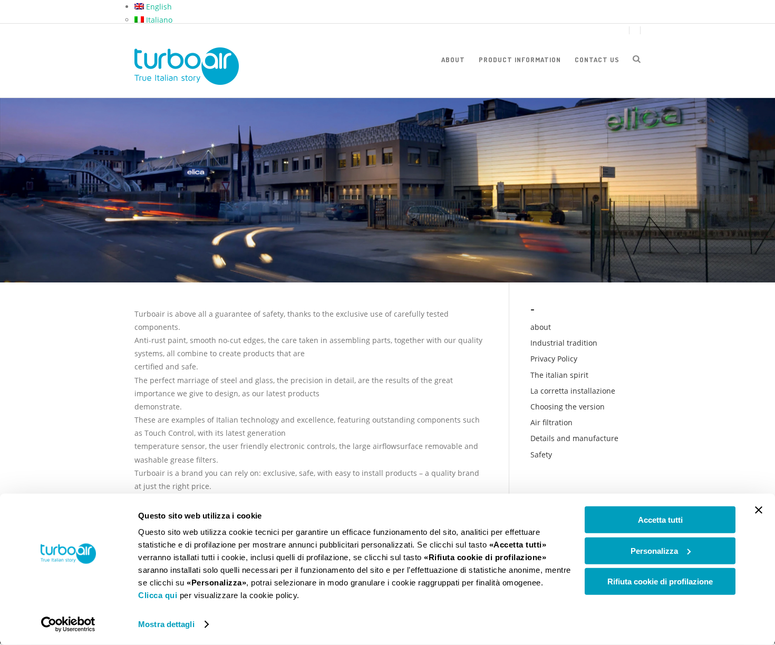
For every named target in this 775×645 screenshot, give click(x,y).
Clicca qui (157, 595)
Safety (541, 454)
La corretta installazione (572, 391)
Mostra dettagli (166, 624)
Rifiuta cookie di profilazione (660, 581)
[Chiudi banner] (758, 510)
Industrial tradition (563, 343)
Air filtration (551, 422)
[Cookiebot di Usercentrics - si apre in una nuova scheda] (68, 624)
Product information (520, 59)
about (453, 59)
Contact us (597, 59)
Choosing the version (567, 407)
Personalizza (654, 550)
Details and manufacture (574, 438)
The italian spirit (559, 375)
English (158, 7)
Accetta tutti (660, 519)
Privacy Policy (553, 359)
